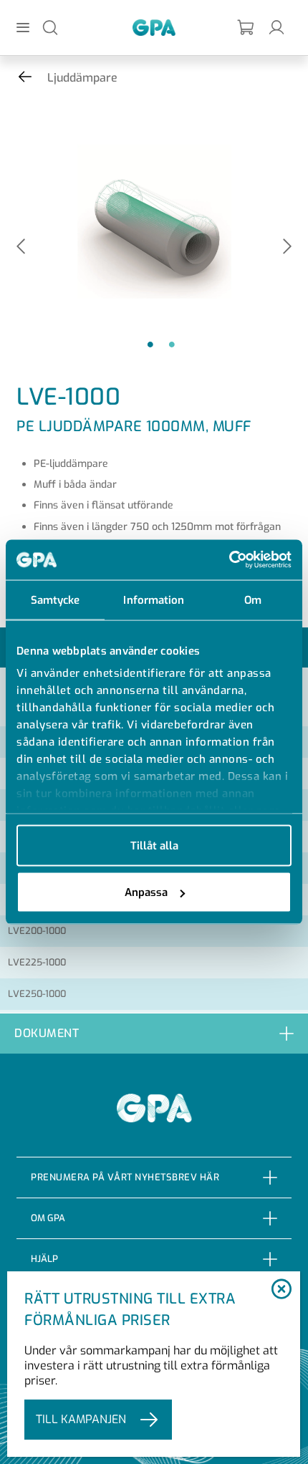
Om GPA (48, 1218)
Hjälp (44, 1259)
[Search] (50, 26)
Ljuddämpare (82, 77)
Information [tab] (153, 599)
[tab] (154, 1033)
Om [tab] (252, 599)
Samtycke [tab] (55, 599)
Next (287, 247)
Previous (20, 247)
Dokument (46, 1033)
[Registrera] (246, 27)
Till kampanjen (81, 1419)
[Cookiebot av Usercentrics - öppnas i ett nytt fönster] (229, 560)
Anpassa (146, 892)
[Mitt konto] (276, 26)
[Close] (282, 1290)
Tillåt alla (154, 845)
